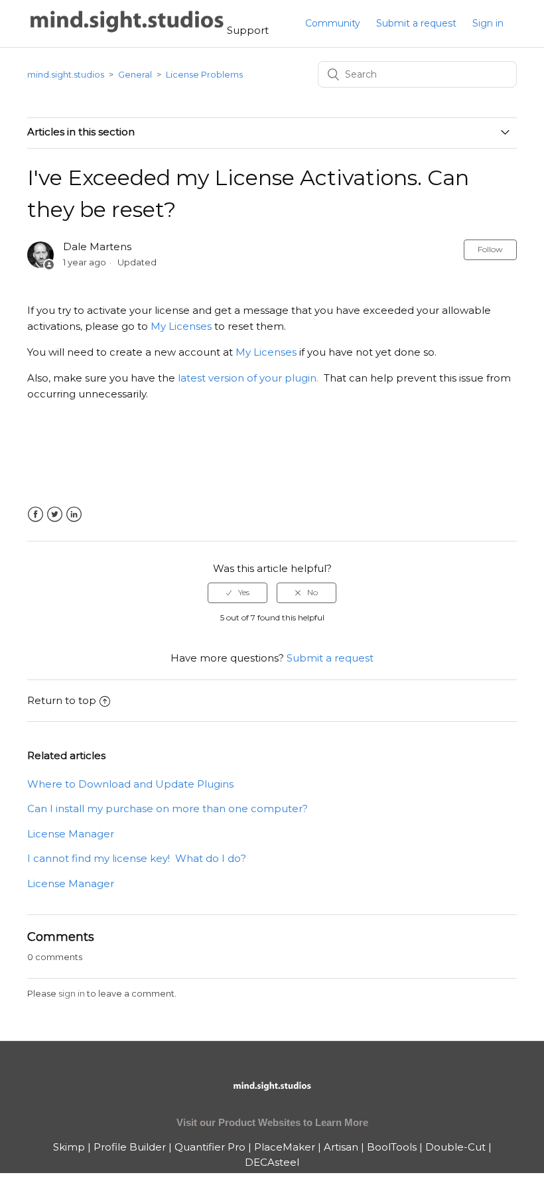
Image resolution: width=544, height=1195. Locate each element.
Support (248, 30)
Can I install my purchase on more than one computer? (167, 808)
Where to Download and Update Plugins (130, 784)
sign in (71, 993)
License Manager (70, 833)
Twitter (54, 514)
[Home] (127, 30)
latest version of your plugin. (248, 378)
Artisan (341, 1147)
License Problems (204, 74)
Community (332, 23)
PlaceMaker (284, 1147)
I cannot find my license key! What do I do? (136, 858)
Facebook (35, 514)
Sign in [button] (488, 23)
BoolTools (392, 1147)
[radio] (237, 592)
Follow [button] (490, 249)
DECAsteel (272, 1162)
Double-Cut (455, 1147)
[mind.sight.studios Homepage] (272, 1097)
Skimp (69, 1147)
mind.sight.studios (65, 74)
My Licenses (181, 326)
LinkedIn (74, 514)
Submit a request (416, 23)
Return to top (61, 700)
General (135, 74)
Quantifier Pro (209, 1147)
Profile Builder (130, 1147)
